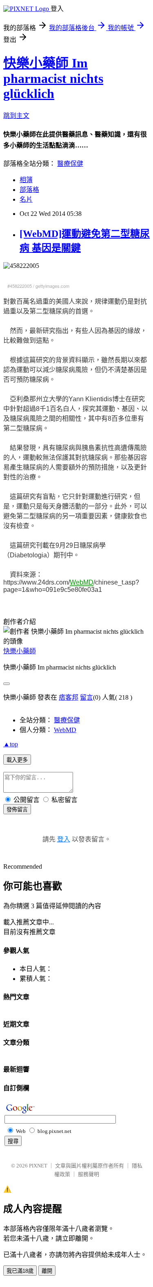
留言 (86, 697)
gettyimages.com (52, 286)
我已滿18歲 (20, 1271)
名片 (26, 199)
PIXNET (38, 1166)
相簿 (26, 179)
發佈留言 (17, 810)
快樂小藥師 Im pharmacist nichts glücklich (53, 78)
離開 (47, 1271)
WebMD (65, 729)
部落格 (29, 189)
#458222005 (19, 286)
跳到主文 (16, 115)
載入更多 (17, 760)
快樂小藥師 (19, 651)
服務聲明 (88, 1174)
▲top (10, 744)
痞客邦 (68, 697)
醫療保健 (70, 163)
